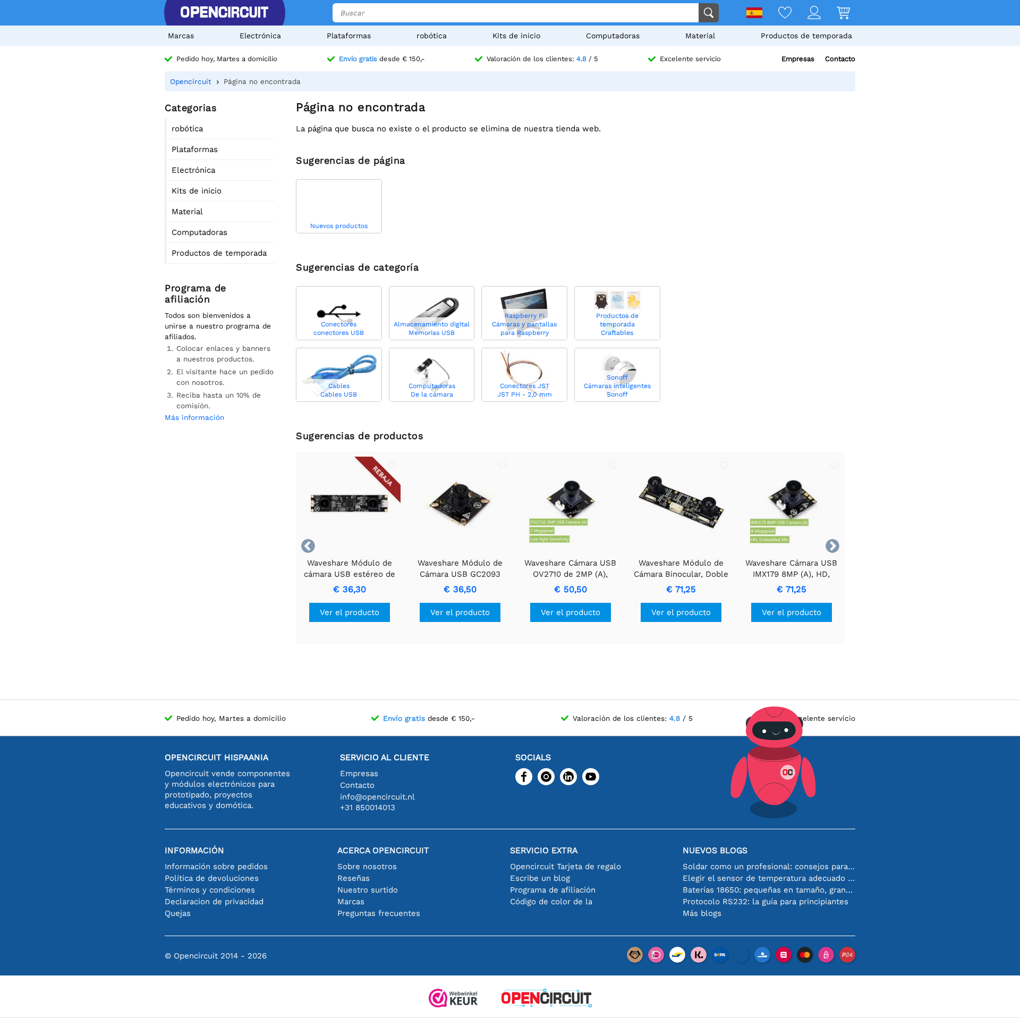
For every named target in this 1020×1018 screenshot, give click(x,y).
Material (700, 35)
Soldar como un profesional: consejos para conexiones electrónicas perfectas (769, 866)
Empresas (797, 59)
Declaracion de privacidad (214, 901)
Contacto (840, 59)
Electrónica (260, 35)
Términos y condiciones (210, 890)
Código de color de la (551, 901)
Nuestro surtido (367, 890)
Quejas (178, 913)
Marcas (181, 35)
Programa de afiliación (553, 890)
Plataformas (349, 35)
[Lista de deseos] (777, 13)
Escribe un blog (540, 878)
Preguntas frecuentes (378, 913)
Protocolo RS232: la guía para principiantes (765, 901)
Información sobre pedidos (216, 866)
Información (194, 850)
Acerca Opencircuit (383, 850)
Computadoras (613, 35)
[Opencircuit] (224, 13)
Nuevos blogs (715, 850)
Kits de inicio (516, 35)
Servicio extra (543, 850)
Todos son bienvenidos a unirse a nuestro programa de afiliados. (218, 326)
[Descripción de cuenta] (806, 13)
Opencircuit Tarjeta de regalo (565, 866)
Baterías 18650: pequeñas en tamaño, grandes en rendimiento (769, 890)
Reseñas (353, 878)
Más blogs (702, 913)
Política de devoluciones (212, 878)
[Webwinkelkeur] (453, 999)
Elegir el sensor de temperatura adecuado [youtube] (769, 878)
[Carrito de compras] (835, 13)
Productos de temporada (806, 35)
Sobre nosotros (367, 866)
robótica (431, 35)
